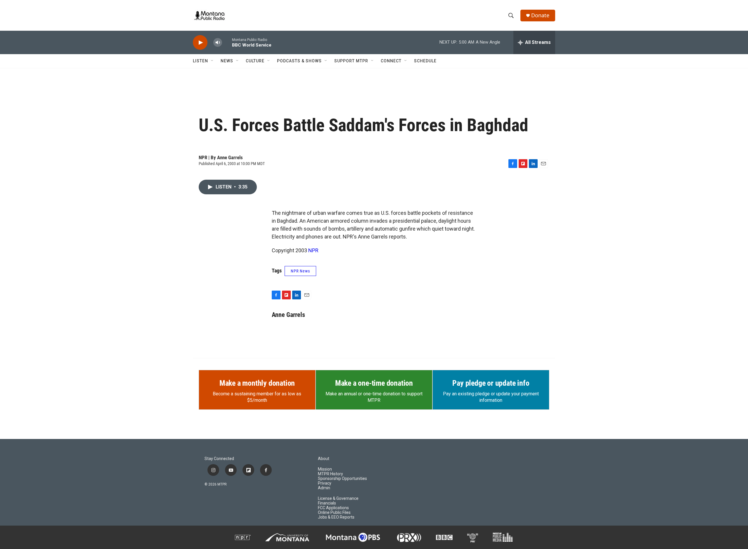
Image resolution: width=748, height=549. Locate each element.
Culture (255, 61)
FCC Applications (333, 508)
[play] (200, 42)
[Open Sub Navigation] (212, 61)
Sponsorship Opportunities (342, 478)
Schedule (425, 61)
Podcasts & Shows (299, 61)
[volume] (218, 42)
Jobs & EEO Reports (336, 517)
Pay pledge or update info (490, 383)
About (323, 459)
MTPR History (330, 474)
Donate (540, 15)
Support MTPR (351, 61)
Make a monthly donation (257, 383)
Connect (391, 61)
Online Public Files (334, 512)
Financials (327, 503)
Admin (324, 488)
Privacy (324, 483)
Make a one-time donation (374, 383)
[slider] (227, 42)
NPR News (300, 271)
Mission (325, 469)
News (227, 61)
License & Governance (338, 498)
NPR (313, 250)
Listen (200, 61)
